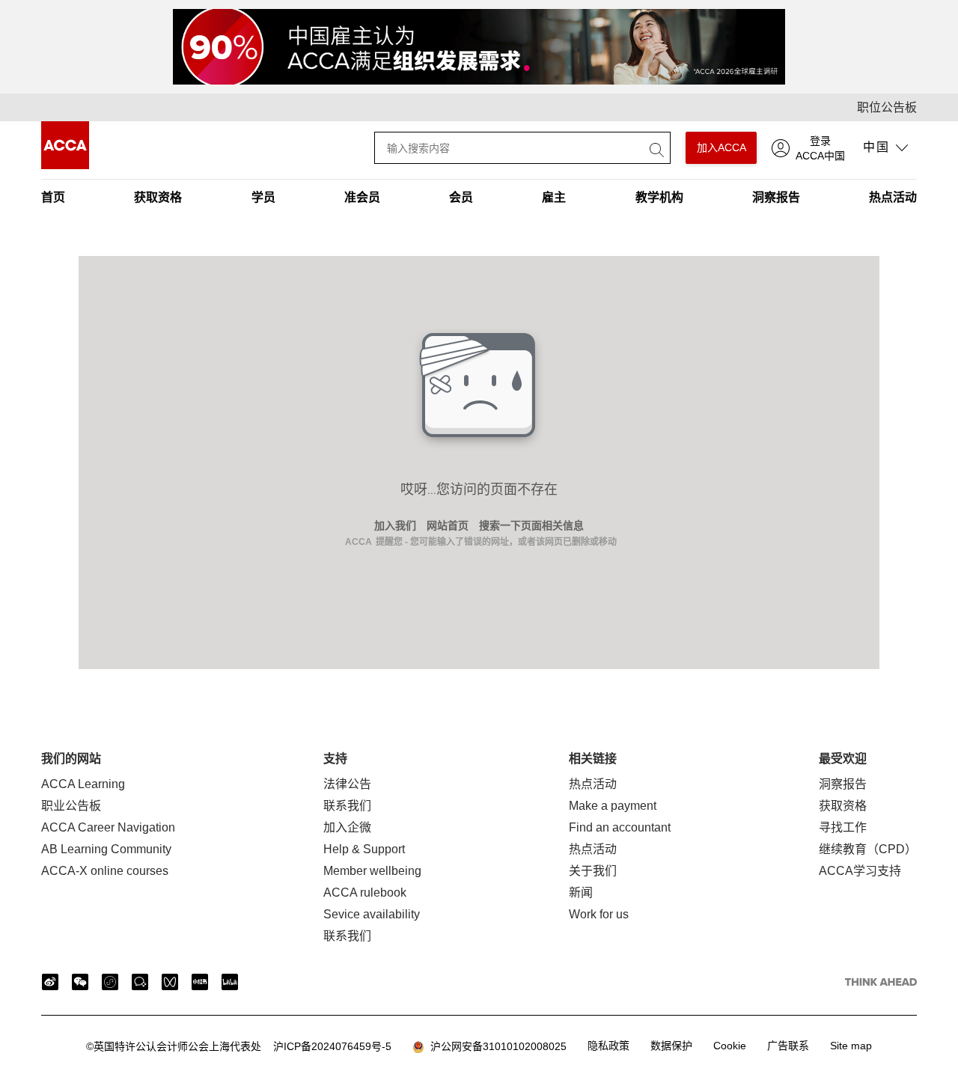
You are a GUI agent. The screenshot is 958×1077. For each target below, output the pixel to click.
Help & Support (364, 849)
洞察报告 (776, 197)
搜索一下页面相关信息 (531, 525)
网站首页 (448, 525)
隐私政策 (608, 1046)
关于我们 (593, 870)
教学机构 (659, 197)
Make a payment (612, 805)
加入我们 (395, 525)
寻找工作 (843, 827)
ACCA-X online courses (104, 870)
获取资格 (158, 197)
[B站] (230, 982)
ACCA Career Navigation (108, 827)
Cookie (729, 1046)
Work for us (599, 914)
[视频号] (170, 982)
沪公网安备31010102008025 (495, 1046)
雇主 (554, 197)
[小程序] (110, 982)
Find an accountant (620, 827)
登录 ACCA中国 (820, 148)
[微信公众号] (80, 982)
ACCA (358, 542)
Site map (851, 1046)
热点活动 (893, 197)
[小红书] (200, 982)
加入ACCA (721, 147)
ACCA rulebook (364, 892)
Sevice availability (371, 914)
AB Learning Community (106, 849)
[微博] (50, 982)
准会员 (362, 197)
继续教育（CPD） (868, 849)
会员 (461, 197)
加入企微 (347, 827)
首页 (53, 197)
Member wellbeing (372, 870)
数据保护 (671, 1046)
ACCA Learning (83, 784)
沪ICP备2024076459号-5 (238, 1046)
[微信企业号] (140, 982)
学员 (263, 197)
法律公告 (347, 784)
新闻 (581, 892)
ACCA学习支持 (860, 870)
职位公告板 (887, 107)
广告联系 (788, 1046)
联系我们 (347, 805)
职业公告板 (71, 805)
